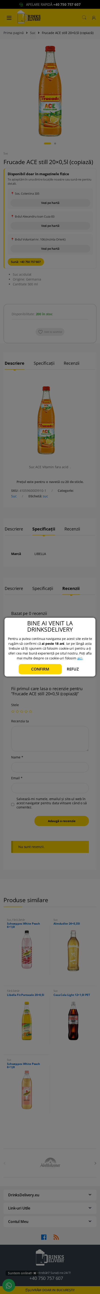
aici (79, 658)
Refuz (73, 669)
